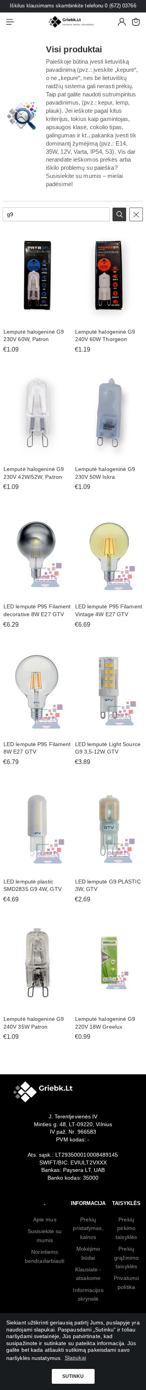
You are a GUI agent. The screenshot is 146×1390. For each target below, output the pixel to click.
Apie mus (44, 1219)
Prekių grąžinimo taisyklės (126, 1257)
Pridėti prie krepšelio (37, 319)
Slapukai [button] (75, 1357)
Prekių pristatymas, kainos (88, 1228)
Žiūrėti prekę (37, 456)
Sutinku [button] (73, 1376)
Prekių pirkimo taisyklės (126, 1228)
